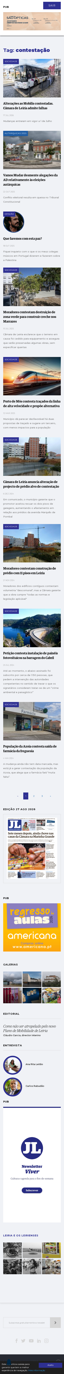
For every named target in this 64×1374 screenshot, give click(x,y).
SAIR (52, 5)
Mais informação (36, 1370)
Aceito (50, 1365)
